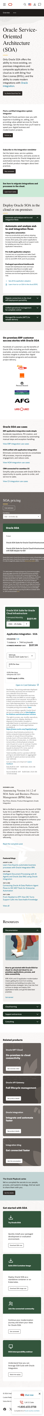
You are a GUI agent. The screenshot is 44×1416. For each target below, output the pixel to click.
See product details (13, 1098)
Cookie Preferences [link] (9, 1397)
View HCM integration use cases (16, 462)
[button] (4, 4)
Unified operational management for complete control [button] (18, 309)
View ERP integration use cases (16, 444)
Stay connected (9, 171)
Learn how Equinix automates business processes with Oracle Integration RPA (19, 866)
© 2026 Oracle (7, 1393)
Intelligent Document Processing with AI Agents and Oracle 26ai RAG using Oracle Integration (20, 876)
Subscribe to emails (9, 1401)
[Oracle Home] (10, 4)
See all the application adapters (20, 281)
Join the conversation (14, 1161)
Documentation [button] (11, 930)
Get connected (14, 1331)
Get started (9, 997)
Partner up (8, 135)
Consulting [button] (9, 1022)
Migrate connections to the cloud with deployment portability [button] (18, 299)
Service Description (30, 561)
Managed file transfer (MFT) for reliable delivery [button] (17, 318)
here (18, 591)
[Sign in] (34, 4)
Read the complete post (13, 844)
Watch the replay (15, 1374)
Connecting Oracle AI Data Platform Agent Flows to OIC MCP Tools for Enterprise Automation (20, 888)
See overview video (13, 1069)
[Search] (24, 4)
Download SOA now (16, 1245)
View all (6, 905)
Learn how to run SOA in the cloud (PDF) (23, 284)
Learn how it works (10, 192)
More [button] (16, 13)
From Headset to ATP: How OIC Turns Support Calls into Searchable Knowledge (20, 898)
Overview (6, 13)
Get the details (9, 1193)
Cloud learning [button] (11, 1007)
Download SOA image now (18, 1288)
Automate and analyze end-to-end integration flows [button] (18, 218)
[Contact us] (39, 4)
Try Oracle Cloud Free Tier (13, 93)
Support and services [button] (13, 1014)
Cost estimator (9, 508)
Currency (6, 513)
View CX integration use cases (15, 481)
